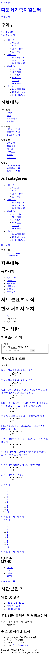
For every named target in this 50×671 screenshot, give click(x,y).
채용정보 (16, 72)
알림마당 (11, 66)
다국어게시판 (19, 63)
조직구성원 (17, 49)
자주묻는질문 (19, 92)
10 (8, 512)
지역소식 (16, 75)
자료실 (15, 80)
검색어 (6, 347)
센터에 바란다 (14, 609)
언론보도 (16, 77)
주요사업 (11, 54)
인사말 (15, 43)
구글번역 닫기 (14, 255)
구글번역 (5, 17)
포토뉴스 (16, 83)
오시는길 (16, 51)
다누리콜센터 (19, 89)
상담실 (10, 86)
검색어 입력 (23, 347)
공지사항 (16, 69)
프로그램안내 (19, 60)
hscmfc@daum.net (21, 645)
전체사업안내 (19, 57)
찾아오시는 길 (14, 606)
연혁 (14, 46)
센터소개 (11, 40)
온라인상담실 (19, 95)
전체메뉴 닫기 (8, 35)
